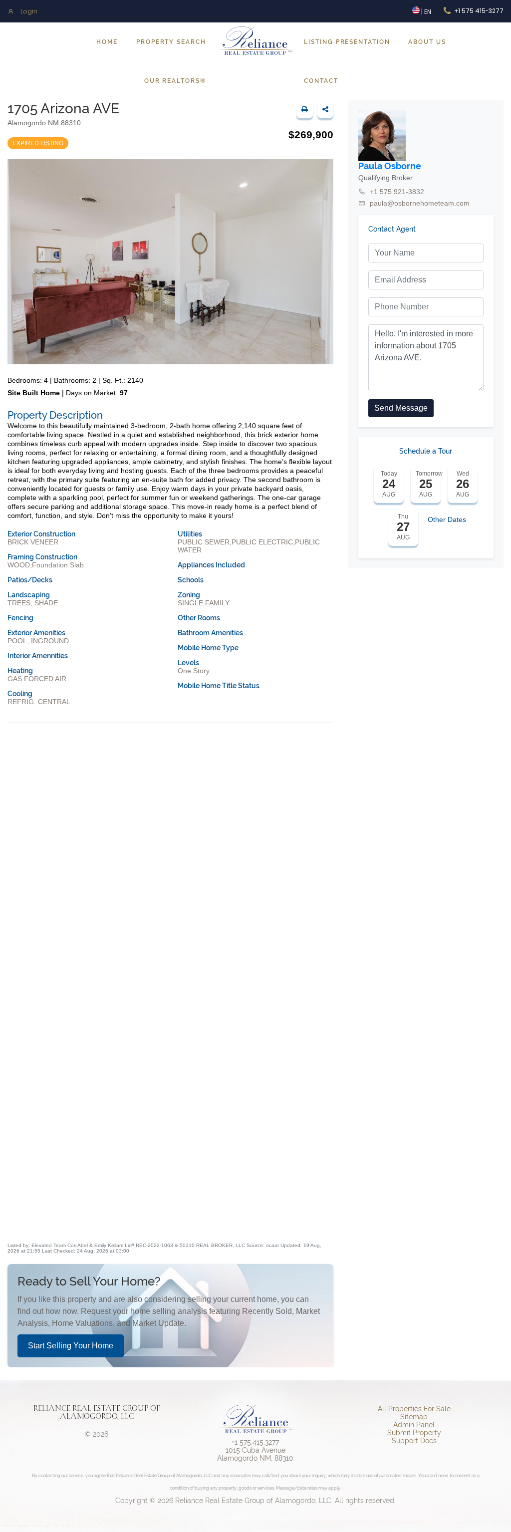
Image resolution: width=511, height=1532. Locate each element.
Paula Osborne (389, 166)
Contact (321, 80)
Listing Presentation (347, 41)
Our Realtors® (175, 80)
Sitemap (414, 1417)
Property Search (171, 41)
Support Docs (414, 1441)
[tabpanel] (170, 1119)
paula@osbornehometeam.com (420, 203)
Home (107, 41)
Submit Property (414, 1433)
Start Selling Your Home (70, 1345)
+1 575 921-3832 (397, 192)
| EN (425, 11)
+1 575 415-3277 (479, 10)
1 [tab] (170, 1225)
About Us (427, 41)
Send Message (401, 408)
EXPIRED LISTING (37, 143)
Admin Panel (414, 1425)
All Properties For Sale (414, 1409)
